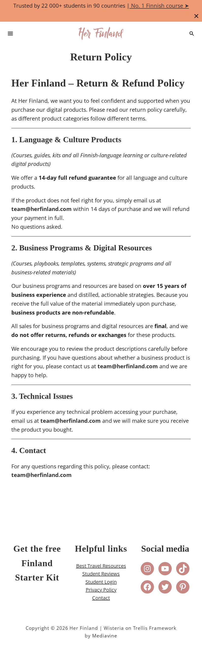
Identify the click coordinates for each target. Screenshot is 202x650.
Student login (101, 582)
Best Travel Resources (101, 565)
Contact (101, 598)
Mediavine (104, 635)
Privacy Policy (101, 589)
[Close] (196, 16)
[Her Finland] (101, 32)
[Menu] (10, 33)
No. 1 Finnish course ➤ (159, 5)
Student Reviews (101, 573)
